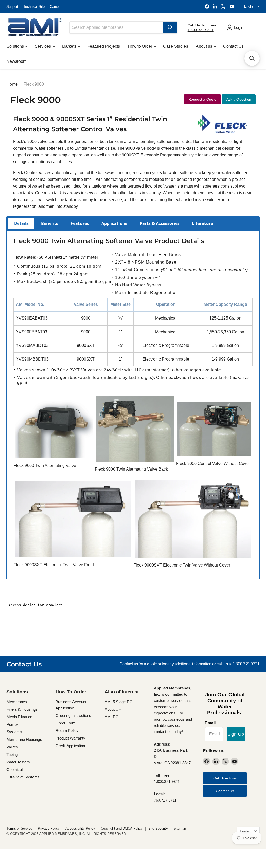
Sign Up (235, 734)
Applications (114, 223)
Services (43, 46)
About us (204, 46)
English (249, 6)
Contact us (128, 664)
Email (210, 723)
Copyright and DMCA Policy (122, 828)
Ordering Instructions (73, 715)
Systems (14, 732)
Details (21, 223)
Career (55, 7)
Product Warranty (70, 738)
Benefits (49, 223)
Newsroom (16, 61)
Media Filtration (19, 717)
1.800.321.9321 (201, 30)
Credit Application (70, 745)
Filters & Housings (22, 709)
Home (12, 84)
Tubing (12, 754)
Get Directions (225, 778)
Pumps (12, 724)
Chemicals (15, 769)
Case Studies (175, 46)
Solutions (15, 46)
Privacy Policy (49, 828)
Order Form (66, 723)
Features (80, 223)
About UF (113, 709)
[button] (252, 58)
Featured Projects (103, 46)
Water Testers (18, 762)
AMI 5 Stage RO (119, 702)
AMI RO (112, 717)
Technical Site (34, 7)
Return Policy (67, 730)
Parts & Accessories (159, 223)
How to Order (140, 46)
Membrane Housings (24, 739)
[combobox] (116, 27)
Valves (12, 747)
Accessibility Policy (80, 828)
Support (12, 7)
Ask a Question (238, 99)
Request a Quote (202, 99)
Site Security (158, 828)
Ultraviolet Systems (23, 777)
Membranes (16, 702)
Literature (202, 223)
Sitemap (180, 828)
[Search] (170, 27)
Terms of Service (19, 828)
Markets (69, 46)
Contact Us (233, 46)
